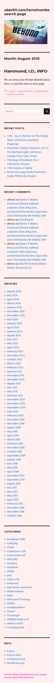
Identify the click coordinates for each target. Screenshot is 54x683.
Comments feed (16, 659)
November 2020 (16, 403)
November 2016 (15, 511)
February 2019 (15, 443)
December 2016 (15, 507)
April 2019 (13, 435)
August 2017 (14, 483)
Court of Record (16, 555)
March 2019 (13, 439)
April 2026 (13, 299)
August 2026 (14, 291)
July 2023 (12, 339)
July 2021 (12, 387)
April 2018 (13, 471)
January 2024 (14, 331)
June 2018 (12, 463)
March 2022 (14, 363)
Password (12, 583)
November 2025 (16, 315)
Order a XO (13, 579)
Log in (10, 651)
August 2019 (14, 427)
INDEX (10, 571)
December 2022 (16, 355)
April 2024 (13, 327)
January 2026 (14, 307)
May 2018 (12, 467)
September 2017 (16, 479)
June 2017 (12, 491)
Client (10, 547)
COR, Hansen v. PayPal (19, 168)
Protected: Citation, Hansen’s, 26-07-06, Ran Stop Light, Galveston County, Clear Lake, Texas (28, 152)
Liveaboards (26, 219)
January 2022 (14, 371)
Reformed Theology (18, 599)
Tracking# (13, 615)
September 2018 (16, 455)
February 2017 (15, 503)
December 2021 (15, 375)
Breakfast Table (16, 539)
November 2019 (15, 423)
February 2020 (15, 415)
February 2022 (15, 367)
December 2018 (15, 447)
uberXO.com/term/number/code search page (25, 674)
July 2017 (12, 487)
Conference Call (16, 551)
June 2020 (12, 411)
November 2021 (15, 379)
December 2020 (16, 399)
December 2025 (16, 311)
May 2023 (12, 343)
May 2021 (12, 391)
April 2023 (13, 347)
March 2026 (14, 303)
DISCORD (12, 559)
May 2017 (12, 495)
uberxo (12, 91)
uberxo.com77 (15, 623)
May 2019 (12, 431)
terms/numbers (16, 607)
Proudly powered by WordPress (19, 677)
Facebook (12, 567)
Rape (10, 595)
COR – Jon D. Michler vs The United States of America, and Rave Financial (27, 139)
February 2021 (15, 395)
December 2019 (15, 419)
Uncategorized (41, 91)
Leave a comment (15, 94)
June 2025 (12, 319)
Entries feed (14, 655)
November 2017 (15, 475)
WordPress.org (15, 663)
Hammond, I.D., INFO (26, 71)
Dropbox (12, 563)
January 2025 (14, 323)
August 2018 (14, 459)
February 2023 (15, 351)
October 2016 (14, 515)
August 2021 (14, 383)
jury (9, 575)
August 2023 (14, 335)
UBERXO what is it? (18, 619)
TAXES (11, 603)
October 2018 (14, 451)
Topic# (11, 611)
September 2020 (16, 407)
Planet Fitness (15, 591)
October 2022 (14, 359)
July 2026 (12, 295)
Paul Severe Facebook (19, 587)
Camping (12, 543)
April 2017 (13, 499)
